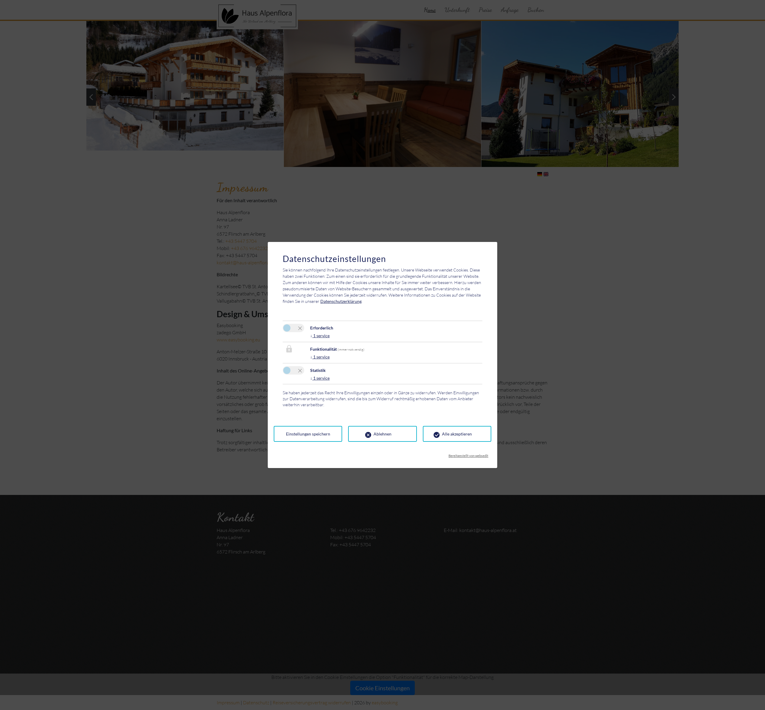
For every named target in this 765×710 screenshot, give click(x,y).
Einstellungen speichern (308, 433)
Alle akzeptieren (457, 433)
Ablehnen (382, 433)
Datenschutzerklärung (341, 301)
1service (320, 335)
